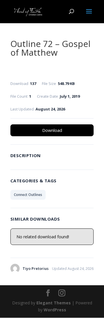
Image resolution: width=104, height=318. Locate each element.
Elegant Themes (53, 303)
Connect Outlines (28, 194)
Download (52, 130)
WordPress (55, 309)
